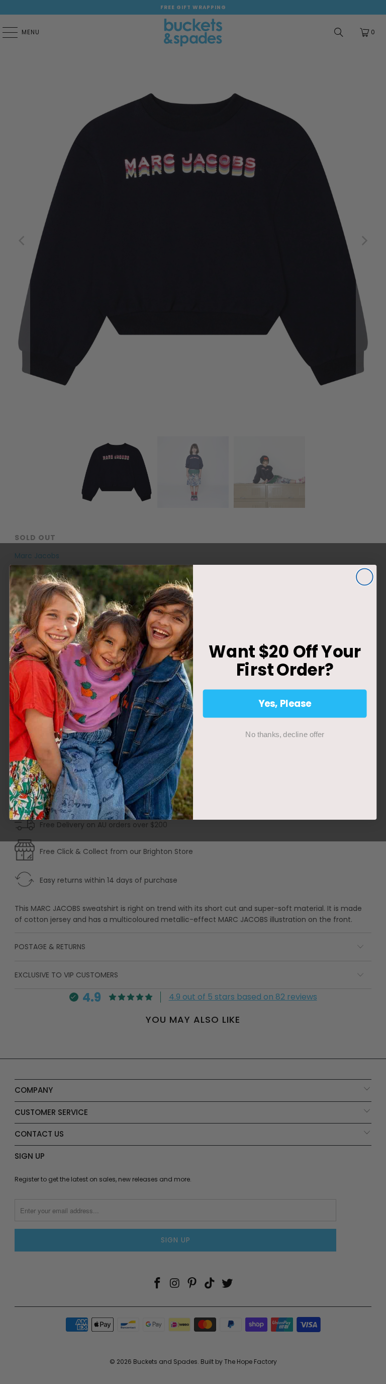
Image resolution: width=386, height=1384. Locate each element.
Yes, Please (285, 702)
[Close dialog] (364, 576)
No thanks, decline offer (284, 734)
